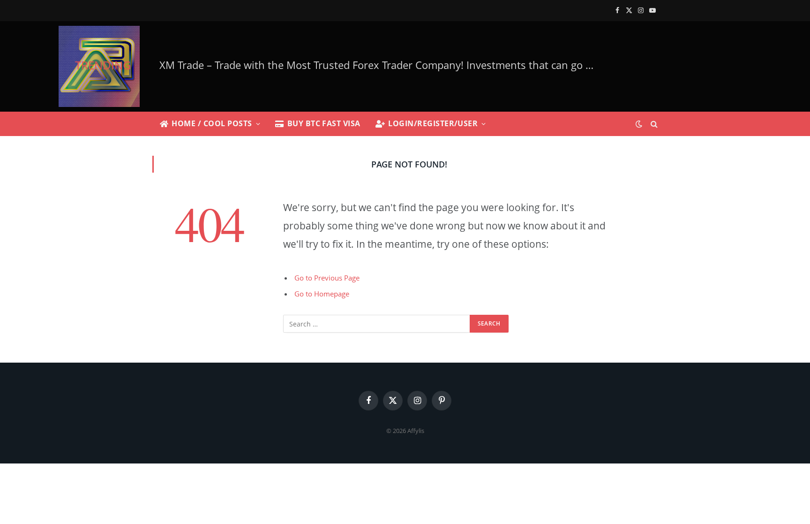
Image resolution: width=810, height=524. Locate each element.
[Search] (653, 124)
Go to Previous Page (327, 277)
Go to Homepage (321, 293)
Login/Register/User (433, 123)
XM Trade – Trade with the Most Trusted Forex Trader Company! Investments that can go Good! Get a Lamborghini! (381, 65)
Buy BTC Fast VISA (323, 123)
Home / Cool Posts (212, 123)
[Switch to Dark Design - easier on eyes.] (639, 124)
